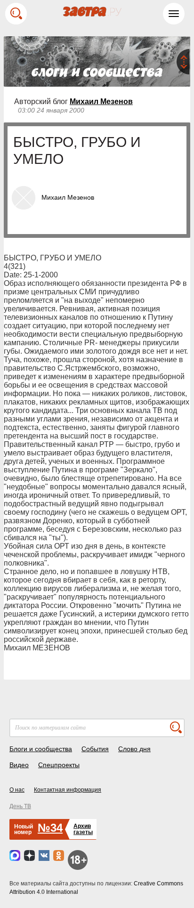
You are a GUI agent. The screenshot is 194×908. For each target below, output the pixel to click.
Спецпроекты (59, 765)
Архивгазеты (83, 829)
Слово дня (134, 749)
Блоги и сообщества (40, 749)
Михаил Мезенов (101, 101)
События (95, 749)
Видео (19, 765)
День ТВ (20, 806)
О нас (16, 789)
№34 (50, 827)
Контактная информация (67, 789)
